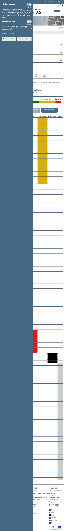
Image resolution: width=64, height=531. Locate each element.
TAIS (45, 1)
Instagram (54, 520)
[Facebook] (50, 510)
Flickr (52, 512)
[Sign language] (60, 5)
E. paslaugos (52, 493)
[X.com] (50, 515)
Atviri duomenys (53, 499)
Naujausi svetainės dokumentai (33, 502)
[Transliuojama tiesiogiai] (41, 2)
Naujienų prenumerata (55, 502)
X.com (53, 515)
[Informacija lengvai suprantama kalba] (62, 5)
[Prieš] (34, 116)
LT (56, 1)
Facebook (54, 510)
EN (59, 1)
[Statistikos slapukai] (29, 21)
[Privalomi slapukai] (29, 4)
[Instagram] (50, 520)
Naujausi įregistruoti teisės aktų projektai (36, 497)
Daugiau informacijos (8, 33)
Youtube (53, 517)
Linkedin (53, 523)
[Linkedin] (50, 523)
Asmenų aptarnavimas (55, 490)
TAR (49, 1)
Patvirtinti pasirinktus (8, 39)
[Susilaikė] (45, 116)
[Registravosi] (56, 116)
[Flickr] (50, 512)
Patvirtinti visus (24, 39)
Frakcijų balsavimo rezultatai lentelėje (49, 110)
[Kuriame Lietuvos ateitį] (55, 529)
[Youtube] (50, 517)
